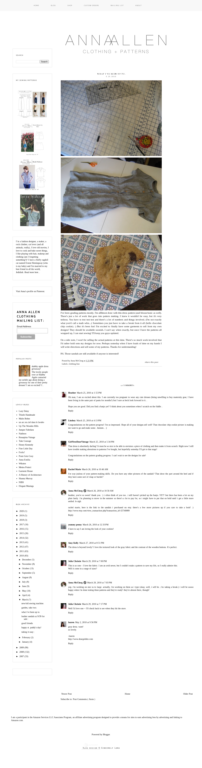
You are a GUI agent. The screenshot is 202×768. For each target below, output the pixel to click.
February (26, 637)
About (138, 5)
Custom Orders (91, 5)
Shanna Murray (26, 478)
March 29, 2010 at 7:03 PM (99, 582)
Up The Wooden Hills (28, 426)
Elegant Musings (26, 486)
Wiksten (22, 463)
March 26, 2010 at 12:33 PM (95, 525)
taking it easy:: (28, 632)
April (24, 595)
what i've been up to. (30, 612)
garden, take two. (29, 608)
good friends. (27, 623)
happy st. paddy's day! (31, 627)
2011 (21, 551)
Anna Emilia (24, 460)
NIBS (21, 482)
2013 (21, 542)
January (26, 642)
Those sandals (72, 353)
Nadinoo (22, 433)
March (25, 599)
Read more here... (32, 272)
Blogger (106, 734)
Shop (70, 5)
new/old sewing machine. (32, 603)
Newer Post (66, 694)
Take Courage (25, 441)
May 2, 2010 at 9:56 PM (86, 622)
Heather (72, 393)
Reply (70, 411)
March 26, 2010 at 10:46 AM (95, 469)
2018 (21, 520)
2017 (21, 524)
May (24, 591)
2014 (21, 538)
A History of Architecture (30, 475)
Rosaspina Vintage (27, 437)
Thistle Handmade (27, 415)
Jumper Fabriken (26, 430)
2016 (21, 529)
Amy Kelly (73, 543)
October (26, 568)
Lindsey (72, 420)
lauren (71, 622)
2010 (21, 556)
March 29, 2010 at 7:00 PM (94, 561)
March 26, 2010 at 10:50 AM (100, 491)
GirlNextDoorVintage (78, 442)
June (24, 586)
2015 (21, 533)
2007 (21, 656)
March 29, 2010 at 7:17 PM (94, 604)
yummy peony (75, 525)
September (27, 573)
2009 (21, 647)
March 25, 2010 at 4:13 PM (89, 420)
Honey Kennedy (26, 445)
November (27, 564)
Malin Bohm (24, 418)
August (25, 577)
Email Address (24, 326)
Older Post (188, 694)
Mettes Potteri (25, 467)
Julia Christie (74, 561)
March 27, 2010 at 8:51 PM (91, 543)
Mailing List (117, 5)
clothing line (74, 364)
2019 (21, 515)
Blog (53, 5)
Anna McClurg (75, 491)
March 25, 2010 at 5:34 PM (101, 442)
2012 (21, 547)
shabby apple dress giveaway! (40, 367)
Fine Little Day (26, 448)
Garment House (26, 471)
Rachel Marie (74, 469)
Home (36, 5)
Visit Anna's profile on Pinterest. (30, 291)
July (24, 582)
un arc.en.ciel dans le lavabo (31, 422)
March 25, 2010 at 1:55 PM (89, 393)
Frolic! (22, 452)
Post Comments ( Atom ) (84, 699)
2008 (21, 652)
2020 (21, 511)
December (27, 559)
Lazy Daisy (24, 411)
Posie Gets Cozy (26, 456)
